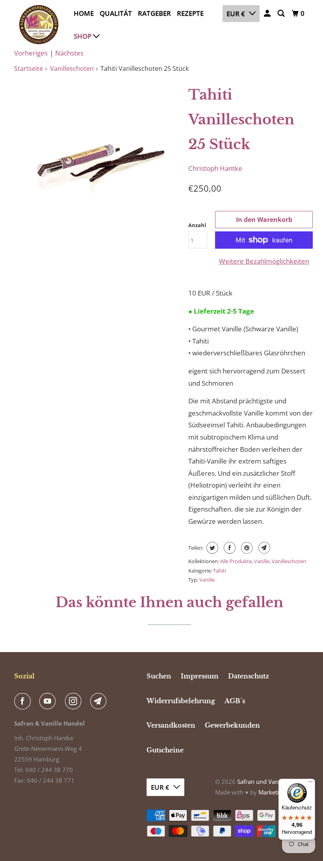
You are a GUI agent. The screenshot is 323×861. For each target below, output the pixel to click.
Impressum (200, 676)
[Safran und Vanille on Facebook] (24, 701)
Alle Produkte (236, 561)
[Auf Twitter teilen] (211, 548)
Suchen (159, 676)
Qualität (116, 13)
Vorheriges (31, 52)
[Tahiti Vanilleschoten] (99, 160)
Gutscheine (165, 750)
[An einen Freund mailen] (263, 548)
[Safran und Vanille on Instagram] (75, 701)
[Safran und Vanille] (38, 24)
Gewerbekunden (232, 725)
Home (84, 13)
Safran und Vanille (261, 781)
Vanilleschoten (72, 68)
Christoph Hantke (215, 168)
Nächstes (69, 52)
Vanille (261, 561)
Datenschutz (248, 676)
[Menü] (310, 783)
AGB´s (235, 701)
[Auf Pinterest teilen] (246, 548)
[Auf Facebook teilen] (229, 548)
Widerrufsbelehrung (181, 701)
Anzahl (197, 225)
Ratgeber (154, 13)
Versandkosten (171, 725)
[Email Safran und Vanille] (100, 701)
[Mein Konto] (267, 13)
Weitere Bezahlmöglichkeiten (264, 261)
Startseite (28, 68)
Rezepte (190, 13)
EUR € (235, 13)
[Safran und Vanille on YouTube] (49, 701)
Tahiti (219, 570)
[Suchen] (281, 13)
